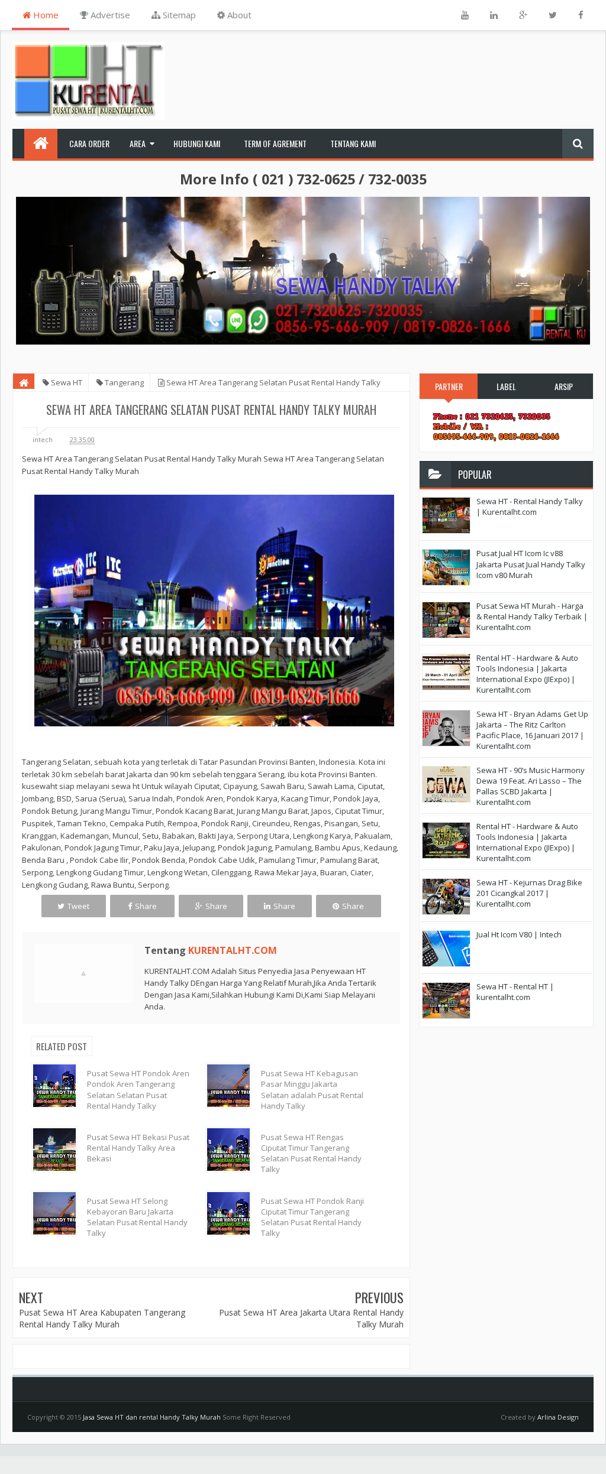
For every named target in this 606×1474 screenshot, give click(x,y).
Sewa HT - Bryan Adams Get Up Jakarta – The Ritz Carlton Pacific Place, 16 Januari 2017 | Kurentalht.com (532, 730)
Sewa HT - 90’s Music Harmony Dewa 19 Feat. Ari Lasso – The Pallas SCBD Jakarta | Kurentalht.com (530, 786)
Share (146, 906)
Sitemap (178, 15)
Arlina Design (558, 1417)
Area (138, 143)
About (238, 15)
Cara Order (89, 143)
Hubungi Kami (196, 143)
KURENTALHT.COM (232, 950)
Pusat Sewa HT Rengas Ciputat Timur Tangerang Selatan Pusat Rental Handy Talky (311, 1153)
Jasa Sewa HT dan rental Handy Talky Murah (152, 1417)
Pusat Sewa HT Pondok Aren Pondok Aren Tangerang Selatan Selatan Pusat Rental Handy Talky (138, 1089)
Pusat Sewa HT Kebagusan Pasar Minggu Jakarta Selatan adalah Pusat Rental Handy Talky (312, 1089)
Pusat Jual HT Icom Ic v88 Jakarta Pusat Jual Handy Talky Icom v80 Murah (530, 564)
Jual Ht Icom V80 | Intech (519, 934)
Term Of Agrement (275, 143)
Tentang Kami (353, 143)
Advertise (109, 15)
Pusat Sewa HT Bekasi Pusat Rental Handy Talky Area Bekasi (138, 1148)
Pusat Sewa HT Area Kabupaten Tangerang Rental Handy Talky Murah (102, 1318)
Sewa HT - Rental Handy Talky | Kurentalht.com (529, 506)
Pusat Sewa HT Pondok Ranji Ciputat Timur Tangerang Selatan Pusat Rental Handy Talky (312, 1217)
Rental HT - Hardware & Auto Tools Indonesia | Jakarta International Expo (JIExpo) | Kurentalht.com (527, 674)
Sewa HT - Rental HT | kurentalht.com (515, 991)
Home (45, 15)
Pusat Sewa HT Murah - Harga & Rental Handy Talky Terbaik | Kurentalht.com (532, 616)
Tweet (78, 906)
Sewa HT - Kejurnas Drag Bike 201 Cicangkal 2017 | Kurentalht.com (529, 893)
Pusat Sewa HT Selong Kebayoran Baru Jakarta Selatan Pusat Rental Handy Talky (137, 1217)
